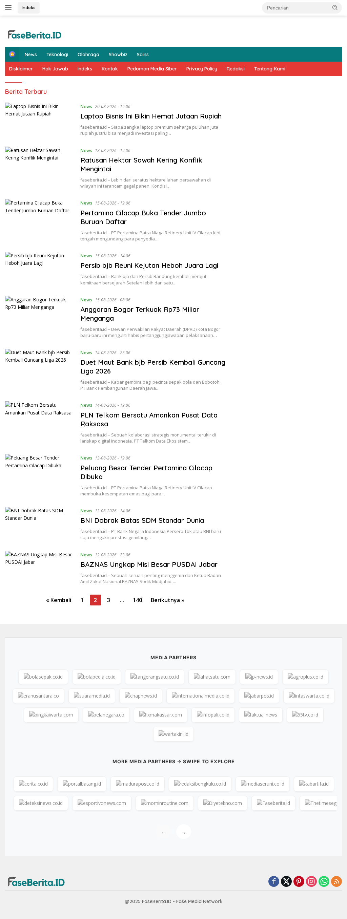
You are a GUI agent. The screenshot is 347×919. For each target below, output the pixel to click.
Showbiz (118, 54)
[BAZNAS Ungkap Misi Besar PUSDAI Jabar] (39, 568)
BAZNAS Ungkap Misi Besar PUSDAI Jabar (149, 564)
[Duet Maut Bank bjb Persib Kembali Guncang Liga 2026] (39, 370)
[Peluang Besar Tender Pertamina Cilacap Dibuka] (39, 475)
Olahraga (88, 54)
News (31, 54)
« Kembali (58, 600)
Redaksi (236, 69)
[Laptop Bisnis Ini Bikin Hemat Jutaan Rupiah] (39, 119)
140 (137, 600)
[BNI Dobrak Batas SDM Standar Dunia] (39, 524)
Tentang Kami (269, 69)
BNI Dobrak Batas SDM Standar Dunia (142, 520)
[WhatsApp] (324, 882)
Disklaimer (21, 69)
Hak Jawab (55, 69)
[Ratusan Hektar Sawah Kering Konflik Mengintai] (39, 168)
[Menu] (9, 8)
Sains (143, 54)
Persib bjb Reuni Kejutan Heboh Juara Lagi (149, 265)
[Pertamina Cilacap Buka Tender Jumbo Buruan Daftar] (39, 220)
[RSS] (336, 882)
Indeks (29, 7)
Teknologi (57, 54)
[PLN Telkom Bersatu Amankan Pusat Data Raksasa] (39, 422)
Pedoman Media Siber (152, 69)
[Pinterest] (298, 882)
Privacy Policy (201, 69)
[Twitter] (286, 882)
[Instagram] (311, 882)
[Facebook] (273, 882)
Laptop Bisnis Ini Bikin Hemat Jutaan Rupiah (151, 116)
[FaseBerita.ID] (34, 34)
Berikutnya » (167, 600)
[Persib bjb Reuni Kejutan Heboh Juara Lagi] (39, 269)
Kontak (110, 69)
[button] (335, 7)
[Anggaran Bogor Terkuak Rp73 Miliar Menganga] (39, 317)
